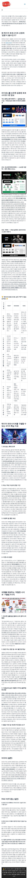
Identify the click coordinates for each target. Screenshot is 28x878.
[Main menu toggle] (24, 4)
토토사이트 (9, 42)
